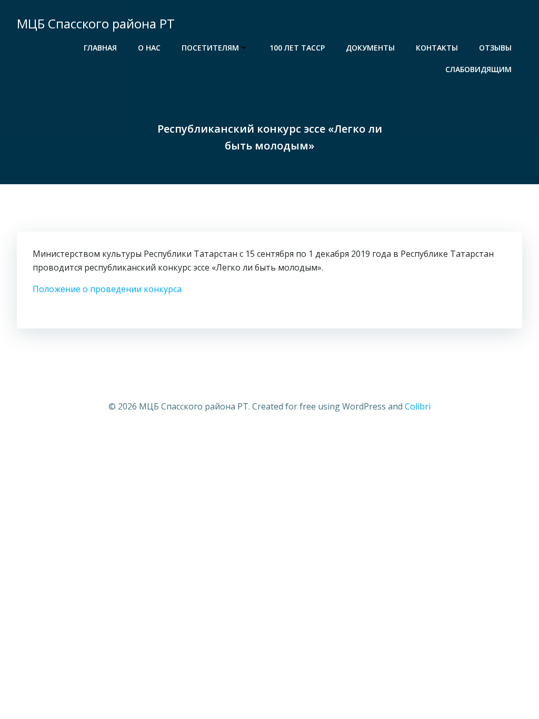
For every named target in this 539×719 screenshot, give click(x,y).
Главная (100, 48)
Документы (370, 48)
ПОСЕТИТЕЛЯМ (210, 48)
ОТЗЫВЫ (495, 48)
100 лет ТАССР (297, 48)
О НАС (149, 48)
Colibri (418, 406)
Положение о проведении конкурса (107, 289)
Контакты (437, 48)
